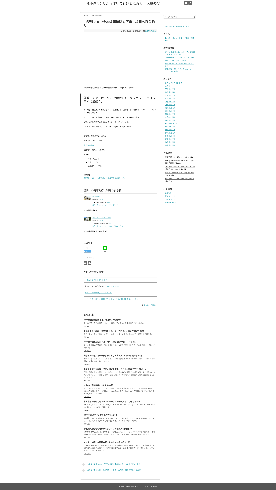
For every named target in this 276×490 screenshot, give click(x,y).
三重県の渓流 (170, 89)
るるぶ (111, 226)
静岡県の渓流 (170, 142)
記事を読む (87, 326)
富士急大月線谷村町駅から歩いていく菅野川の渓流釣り (108, 429)
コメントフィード (172, 199)
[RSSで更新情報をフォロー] (190, 3)
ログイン (168, 193)
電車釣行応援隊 (150, 305)
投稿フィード (170, 196)
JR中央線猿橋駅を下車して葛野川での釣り (102, 320)
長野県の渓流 (170, 136)
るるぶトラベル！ (112, 286)
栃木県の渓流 (170, 120)
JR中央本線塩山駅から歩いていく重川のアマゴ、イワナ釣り (110, 342)
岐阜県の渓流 (170, 108)
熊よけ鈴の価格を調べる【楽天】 (178, 26)
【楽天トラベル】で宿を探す (96, 280)
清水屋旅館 (96, 196)
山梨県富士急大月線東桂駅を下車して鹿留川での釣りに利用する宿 (113, 356)
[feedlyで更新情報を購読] (186, 3)
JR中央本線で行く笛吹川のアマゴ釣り (100, 415)
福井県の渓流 (170, 127)
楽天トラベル (97, 205)
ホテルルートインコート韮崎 (102, 218)
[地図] (109, 202)
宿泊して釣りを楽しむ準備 (175, 60)
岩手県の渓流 (170, 111)
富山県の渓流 (170, 98)
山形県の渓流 (170, 102)
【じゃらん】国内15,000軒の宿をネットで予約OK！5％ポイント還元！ (112, 299)
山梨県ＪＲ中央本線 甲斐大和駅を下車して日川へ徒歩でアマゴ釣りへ (115, 369)
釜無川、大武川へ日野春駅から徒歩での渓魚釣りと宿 (104, 178)
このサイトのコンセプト (174, 83)
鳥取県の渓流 (170, 145)
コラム (167, 86)
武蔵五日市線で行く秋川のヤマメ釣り (179, 157)
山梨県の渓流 (150, 31)
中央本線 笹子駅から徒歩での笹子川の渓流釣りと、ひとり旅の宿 (112, 401)
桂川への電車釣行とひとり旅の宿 (98, 385)
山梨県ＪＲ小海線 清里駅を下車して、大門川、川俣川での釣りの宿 (114, 331)
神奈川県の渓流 (171, 123)
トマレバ (101, 199)
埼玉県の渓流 (170, 92)
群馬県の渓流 (170, 133)
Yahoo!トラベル (113, 205)
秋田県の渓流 (170, 130)
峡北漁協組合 (89, 145)
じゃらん (104, 205)
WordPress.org (170, 202)
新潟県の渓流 (170, 114)
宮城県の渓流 (170, 95)
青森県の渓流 (170, 139)
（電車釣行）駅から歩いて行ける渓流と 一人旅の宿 (122, 3)
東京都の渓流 (170, 117)
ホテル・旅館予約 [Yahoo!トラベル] (98, 293)
